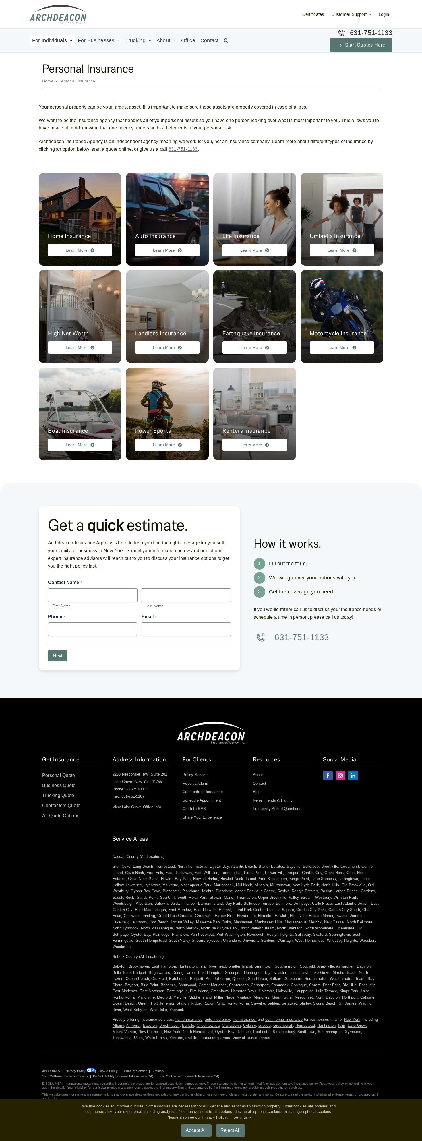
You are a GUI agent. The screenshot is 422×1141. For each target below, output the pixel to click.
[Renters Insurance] (254, 414)
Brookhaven (169, 1025)
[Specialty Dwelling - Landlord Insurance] (167, 316)
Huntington (326, 1025)
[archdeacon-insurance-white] (211, 723)
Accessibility (51, 1071)
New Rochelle (150, 1032)
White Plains (156, 1038)
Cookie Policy (108, 1071)
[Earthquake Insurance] (254, 316)
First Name (61, 606)
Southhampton (330, 1032)
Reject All (230, 1130)
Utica (138, 1038)
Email (149, 616)
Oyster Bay (224, 1032)
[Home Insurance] (80, 219)
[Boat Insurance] (80, 414)
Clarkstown (231, 1025)
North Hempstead (198, 1032)
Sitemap (158, 1071)
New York (352, 1019)
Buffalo (188, 1025)
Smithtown (306, 1032)
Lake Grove (357, 1025)
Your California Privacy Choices (65, 1076)
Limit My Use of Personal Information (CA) (188, 1076)
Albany (118, 1025)
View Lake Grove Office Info (137, 807)
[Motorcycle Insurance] (342, 316)
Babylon (150, 1025)
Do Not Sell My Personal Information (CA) (123, 1076)
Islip (341, 1025)
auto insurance (217, 1019)
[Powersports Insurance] (167, 414)
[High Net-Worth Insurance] (80, 316)
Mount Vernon (124, 1032)
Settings (241, 1117)
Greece (264, 1025)
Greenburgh (283, 1025)
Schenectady (284, 1032)
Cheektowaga (208, 1025)
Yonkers (176, 1038)
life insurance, (245, 1019)
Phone (56, 616)
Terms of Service (134, 1071)
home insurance (189, 1019)
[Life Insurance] (254, 219)
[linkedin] (353, 775)
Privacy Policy (75, 1071)
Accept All (196, 1130)
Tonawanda (122, 1038)
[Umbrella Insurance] (342, 219)
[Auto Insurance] (167, 219)
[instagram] (340, 775)
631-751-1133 (183, 149)
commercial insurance (284, 1019)
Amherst (133, 1025)
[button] (226, 40)
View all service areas (251, 1038)
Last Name (154, 606)
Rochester (261, 1032)
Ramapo (244, 1032)
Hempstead (305, 1025)
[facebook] (328, 775)
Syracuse (353, 1032)
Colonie (249, 1025)
